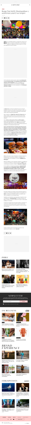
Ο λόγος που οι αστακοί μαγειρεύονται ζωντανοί (21, 340)
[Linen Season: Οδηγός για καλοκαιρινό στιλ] (22, 369)
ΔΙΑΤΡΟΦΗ (18, 337)
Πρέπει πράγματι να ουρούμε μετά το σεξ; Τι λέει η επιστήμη (8, 324)
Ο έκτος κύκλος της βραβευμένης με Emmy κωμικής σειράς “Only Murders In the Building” (8, 286)
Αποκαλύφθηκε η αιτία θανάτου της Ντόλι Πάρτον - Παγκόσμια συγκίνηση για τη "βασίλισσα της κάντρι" (22, 394)
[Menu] (1, 5)
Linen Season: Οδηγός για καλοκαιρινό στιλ (21, 375)
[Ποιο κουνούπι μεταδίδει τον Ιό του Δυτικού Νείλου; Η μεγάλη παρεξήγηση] (22, 403)
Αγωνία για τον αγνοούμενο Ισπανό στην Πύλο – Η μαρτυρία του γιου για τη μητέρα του (8, 393)
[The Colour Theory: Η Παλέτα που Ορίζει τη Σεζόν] (22, 355)
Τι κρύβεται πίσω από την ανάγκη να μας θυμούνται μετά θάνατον (22, 325)
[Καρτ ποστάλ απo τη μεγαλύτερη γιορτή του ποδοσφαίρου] (8, 369)
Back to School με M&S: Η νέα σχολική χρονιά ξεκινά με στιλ (8, 270)
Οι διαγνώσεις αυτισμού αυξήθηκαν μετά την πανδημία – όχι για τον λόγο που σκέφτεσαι (8, 340)
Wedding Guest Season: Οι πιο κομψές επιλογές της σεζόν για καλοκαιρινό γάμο (8, 361)
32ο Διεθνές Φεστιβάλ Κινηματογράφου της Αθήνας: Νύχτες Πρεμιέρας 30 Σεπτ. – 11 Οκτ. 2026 (22, 271)
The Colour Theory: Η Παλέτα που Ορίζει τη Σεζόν (22, 361)
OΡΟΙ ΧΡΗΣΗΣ (19, 417)
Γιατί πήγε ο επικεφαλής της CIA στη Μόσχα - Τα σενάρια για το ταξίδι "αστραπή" (8, 410)
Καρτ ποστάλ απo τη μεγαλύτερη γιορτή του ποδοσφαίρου (6, 375)
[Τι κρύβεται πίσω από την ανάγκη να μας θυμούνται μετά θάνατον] (22, 317)
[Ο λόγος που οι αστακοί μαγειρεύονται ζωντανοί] (22, 332)
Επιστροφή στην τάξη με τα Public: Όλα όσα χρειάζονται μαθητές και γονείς (21, 285)
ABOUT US (14, 417)
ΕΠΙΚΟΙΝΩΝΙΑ (4, 417)
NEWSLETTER (20, 419)
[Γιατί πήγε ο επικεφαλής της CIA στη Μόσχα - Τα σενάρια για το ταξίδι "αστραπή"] (8, 403)
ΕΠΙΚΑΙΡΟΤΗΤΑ (9, 381)
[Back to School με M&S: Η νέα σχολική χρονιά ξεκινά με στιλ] (8, 264)
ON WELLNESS (9, 311)
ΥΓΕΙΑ (3, 322)
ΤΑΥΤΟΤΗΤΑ (9, 417)
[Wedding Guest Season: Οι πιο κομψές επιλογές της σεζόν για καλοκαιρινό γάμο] (8, 355)
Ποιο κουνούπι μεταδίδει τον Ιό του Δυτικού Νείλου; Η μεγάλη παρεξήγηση (22, 410)
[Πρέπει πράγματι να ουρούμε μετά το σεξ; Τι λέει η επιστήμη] (8, 317)
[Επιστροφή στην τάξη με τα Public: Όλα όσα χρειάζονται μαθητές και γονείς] (22, 279)
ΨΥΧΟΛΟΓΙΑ (19, 322)
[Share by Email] (9, 18)
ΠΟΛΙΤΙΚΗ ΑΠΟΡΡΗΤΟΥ (25, 417)
